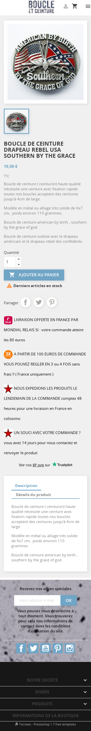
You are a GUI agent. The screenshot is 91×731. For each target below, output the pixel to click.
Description (26, 485)
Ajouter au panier (34, 275)
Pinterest (52, 302)
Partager (25, 302)
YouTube (45, 648)
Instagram (70, 648)
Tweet (39, 302)
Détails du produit (33, 494)
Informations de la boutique (45, 715)
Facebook (21, 648)
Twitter (33, 648)
